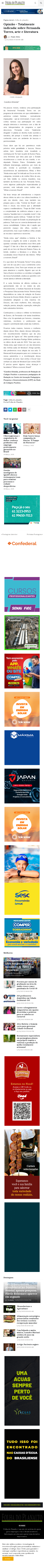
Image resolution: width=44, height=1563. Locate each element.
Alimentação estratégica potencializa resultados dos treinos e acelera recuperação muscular (28, 1319)
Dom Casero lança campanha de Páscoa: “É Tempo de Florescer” (31, 439)
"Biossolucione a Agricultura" (24, 1307)
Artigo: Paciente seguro (27, 1344)
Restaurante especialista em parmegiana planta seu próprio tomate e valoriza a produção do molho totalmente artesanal (28, 1041)
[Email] (24, 410)
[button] (2, 3)
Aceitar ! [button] (8, 1559)
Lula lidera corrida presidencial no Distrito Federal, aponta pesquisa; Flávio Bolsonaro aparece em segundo (21, 1290)
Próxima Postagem (34, 534)
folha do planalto (22, 20)
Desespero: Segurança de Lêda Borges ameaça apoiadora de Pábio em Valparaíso (20, 965)
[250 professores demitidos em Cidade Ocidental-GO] (9, 998)
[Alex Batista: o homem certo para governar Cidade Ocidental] (9, 1026)
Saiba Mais (19, 1555)
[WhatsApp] (15, 410)
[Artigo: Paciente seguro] (9, 1347)
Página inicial (9, 20)
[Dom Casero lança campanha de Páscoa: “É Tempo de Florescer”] (32, 428)
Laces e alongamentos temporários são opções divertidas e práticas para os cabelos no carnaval (27, 1012)
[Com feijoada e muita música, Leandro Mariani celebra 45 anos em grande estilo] (9, 1333)
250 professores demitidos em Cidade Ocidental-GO (26, 998)
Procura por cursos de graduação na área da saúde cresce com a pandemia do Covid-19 (27, 985)
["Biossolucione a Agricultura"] (9, 1309)
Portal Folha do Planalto (13, 402)
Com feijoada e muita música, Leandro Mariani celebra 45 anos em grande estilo (28, 1333)
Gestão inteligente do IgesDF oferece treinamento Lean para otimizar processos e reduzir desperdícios (12, 478)
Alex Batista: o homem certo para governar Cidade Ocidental (27, 1026)
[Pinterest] (20, 410)
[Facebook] (6, 410)
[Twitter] (10, 410)
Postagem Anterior (9, 534)
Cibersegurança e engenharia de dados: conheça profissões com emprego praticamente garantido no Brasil (12, 444)
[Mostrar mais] (29, 410)
